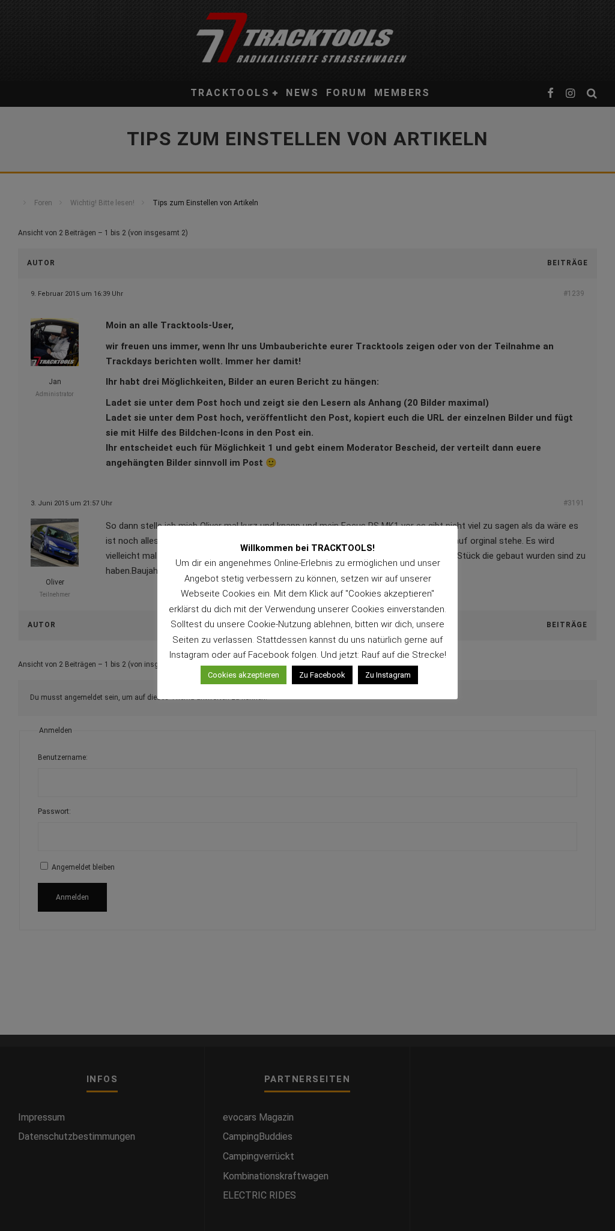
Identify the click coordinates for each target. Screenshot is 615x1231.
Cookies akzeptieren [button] (243, 674)
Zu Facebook (322, 674)
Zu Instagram (388, 674)
